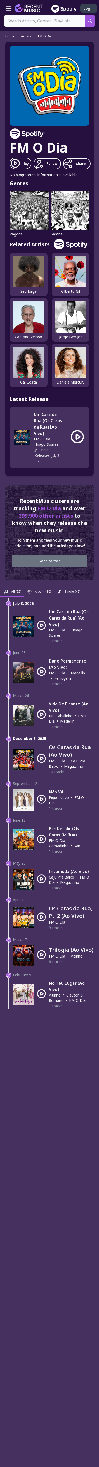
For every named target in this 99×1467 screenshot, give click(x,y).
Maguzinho (73, 766)
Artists (26, 36)
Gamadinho (59, 845)
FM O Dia (45, 36)
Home (9, 36)
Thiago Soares (46, 444)
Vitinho (77, 956)
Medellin (78, 672)
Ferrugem (62, 678)
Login (88, 8)
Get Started (49, 560)
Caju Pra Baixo (61, 877)
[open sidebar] (8, 8)
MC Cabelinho (61, 715)
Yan (77, 845)
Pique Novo (59, 797)
